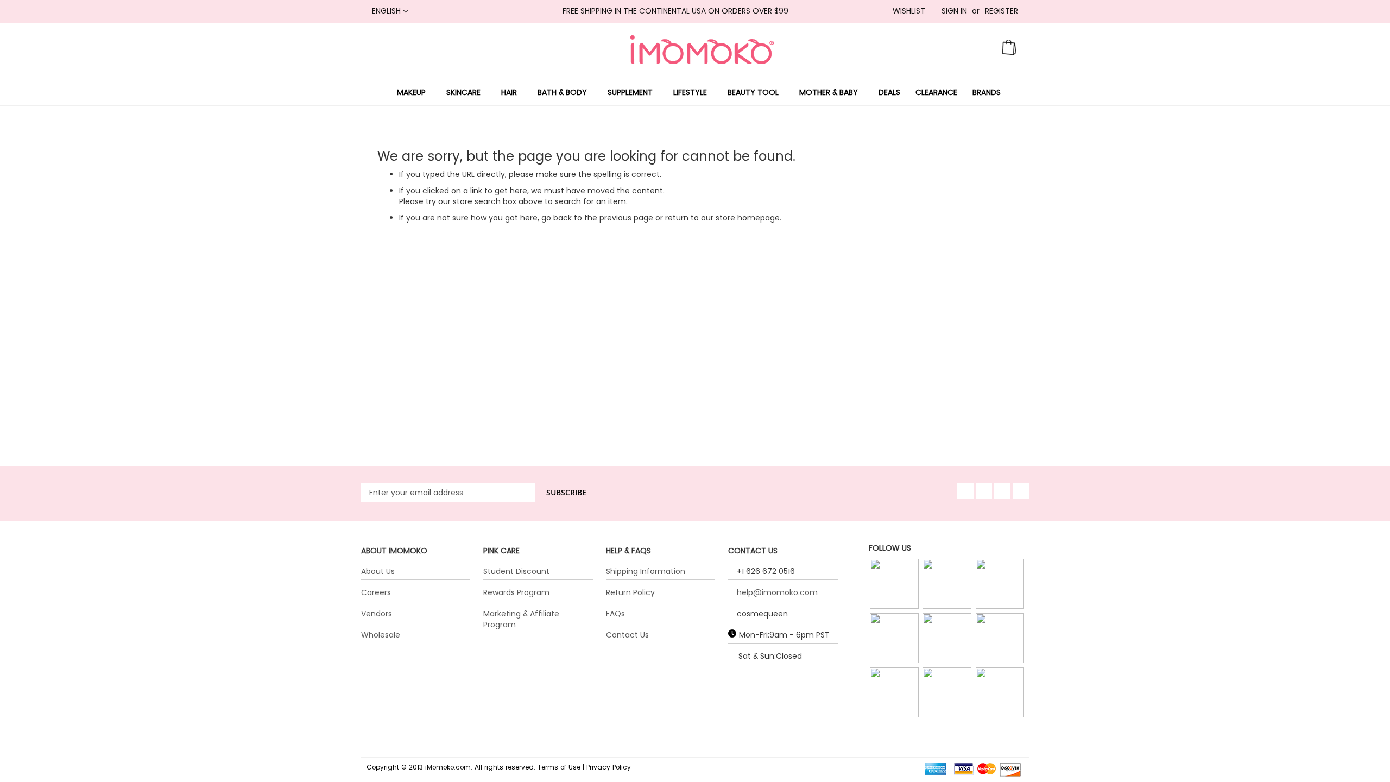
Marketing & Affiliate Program (521, 619)
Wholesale (380, 634)
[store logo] (702, 49)
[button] (390, 11)
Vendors (376, 613)
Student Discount (516, 571)
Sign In (954, 11)
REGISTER (1001, 11)
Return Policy (630, 592)
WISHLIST (909, 11)
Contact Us (627, 634)
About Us (378, 571)
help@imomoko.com (777, 592)
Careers (376, 592)
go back (556, 217)
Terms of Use (559, 767)
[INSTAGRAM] (895, 584)
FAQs (615, 613)
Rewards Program (516, 592)
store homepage (748, 217)
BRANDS (986, 92)
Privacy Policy (608, 767)
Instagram (895, 598)
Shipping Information (645, 571)
